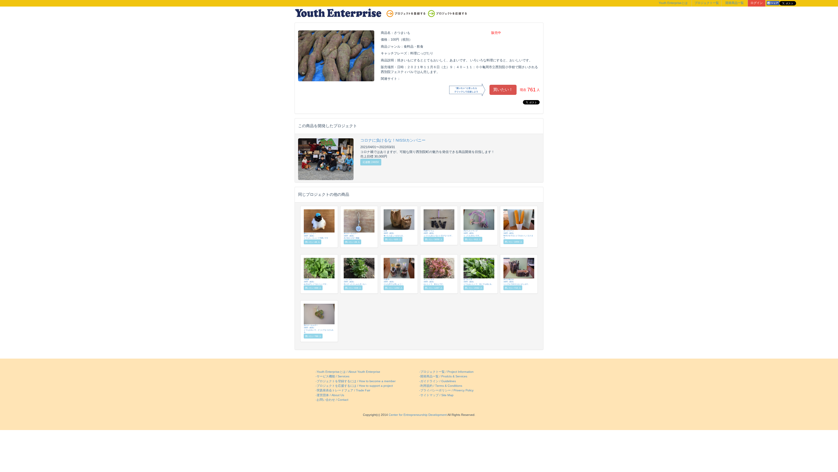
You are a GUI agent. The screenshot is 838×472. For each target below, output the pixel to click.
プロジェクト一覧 (706, 3)
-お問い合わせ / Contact (332, 399)
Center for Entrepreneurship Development (417, 414)
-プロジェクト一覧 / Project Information (446, 371)
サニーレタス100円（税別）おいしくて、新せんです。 (434, 281)
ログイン (756, 3)
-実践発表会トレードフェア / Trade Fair (343, 390)
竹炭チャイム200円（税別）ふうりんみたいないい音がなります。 (438, 233)
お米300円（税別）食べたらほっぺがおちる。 (394, 233)
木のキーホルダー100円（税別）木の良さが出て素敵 (351, 236)
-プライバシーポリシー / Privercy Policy (446, 390)
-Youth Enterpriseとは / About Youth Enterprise (348, 371)
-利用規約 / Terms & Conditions (440, 385)
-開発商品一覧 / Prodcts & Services (443, 376)
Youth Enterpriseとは (673, 3)
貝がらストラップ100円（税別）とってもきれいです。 (472, 233)
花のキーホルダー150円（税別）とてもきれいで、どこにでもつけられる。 (318, 328)
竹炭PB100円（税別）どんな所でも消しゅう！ (393, 281)
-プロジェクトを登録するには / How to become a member (356, 381)
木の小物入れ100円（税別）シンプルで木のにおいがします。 (516, 281)
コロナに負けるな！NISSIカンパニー (393, 140)
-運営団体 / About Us (330, 395)
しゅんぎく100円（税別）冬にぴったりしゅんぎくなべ (355, 281)
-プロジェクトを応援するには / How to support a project (354, 385)
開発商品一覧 (734, 3)
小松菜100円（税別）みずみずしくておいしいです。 (316, 281)
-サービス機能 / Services (332, 376)
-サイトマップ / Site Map (436, 395)
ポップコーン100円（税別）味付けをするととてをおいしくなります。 (518, 234)
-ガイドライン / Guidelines (437, 381)
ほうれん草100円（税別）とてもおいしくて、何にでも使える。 (478, 281)
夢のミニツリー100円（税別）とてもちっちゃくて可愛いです (316, 236)
